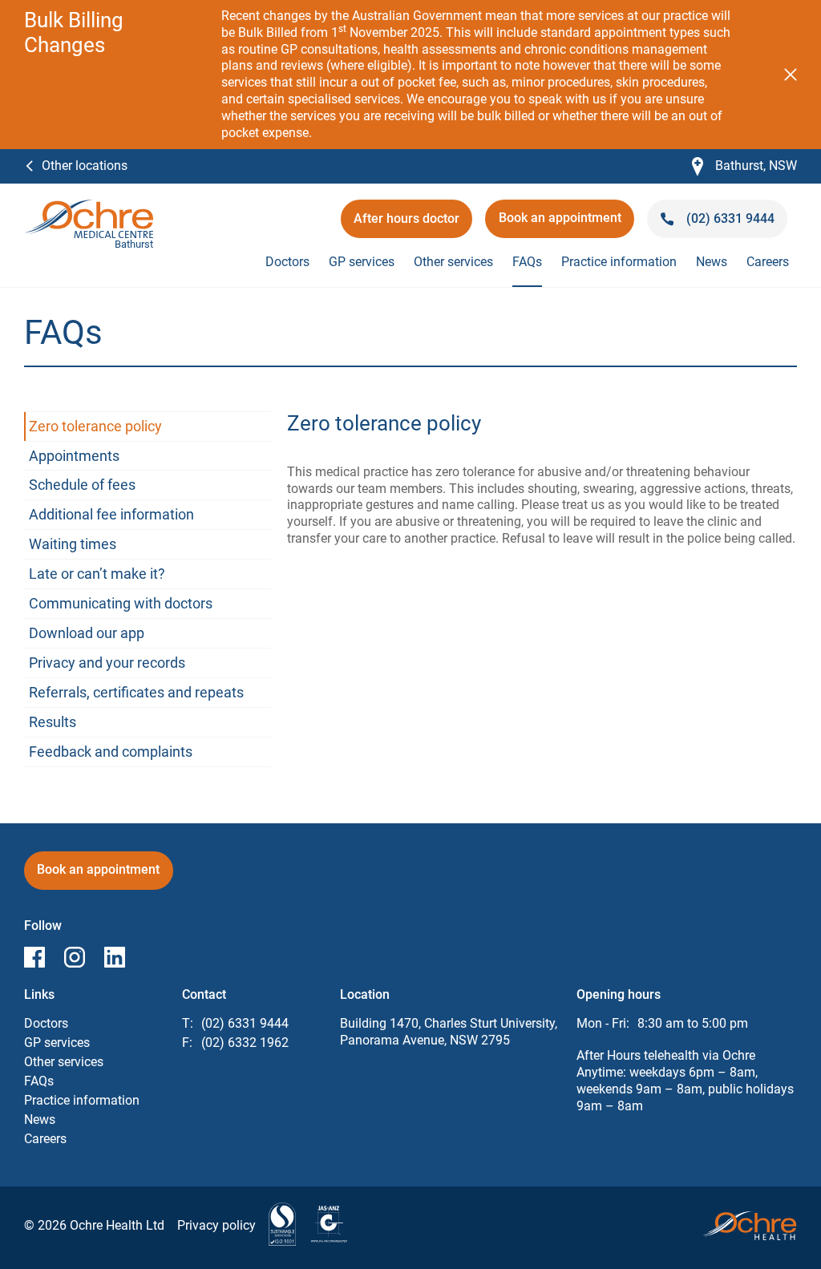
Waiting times (72, 543)
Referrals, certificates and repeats (136, 692)
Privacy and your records (107, 662)
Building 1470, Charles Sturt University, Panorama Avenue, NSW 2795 (448, 1032)
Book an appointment (560, 223)
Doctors (287, 261)
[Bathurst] (89, 207)
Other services (453, 261)
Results (52, 721)
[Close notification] (790, 74)
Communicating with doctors (120, 603)
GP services (361, 261)
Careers (767, 261)
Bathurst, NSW (744, 166)
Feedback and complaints (110, 751)
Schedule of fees (82, 484)
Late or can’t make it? (97, 573)
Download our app (86, 632)
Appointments (74, 455)
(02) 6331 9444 (245, 1023)
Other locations (84, 165)
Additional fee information (111, 514)
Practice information (619, 261)
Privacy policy (216, 1225)
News (711, 261)
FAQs (527, 261)
